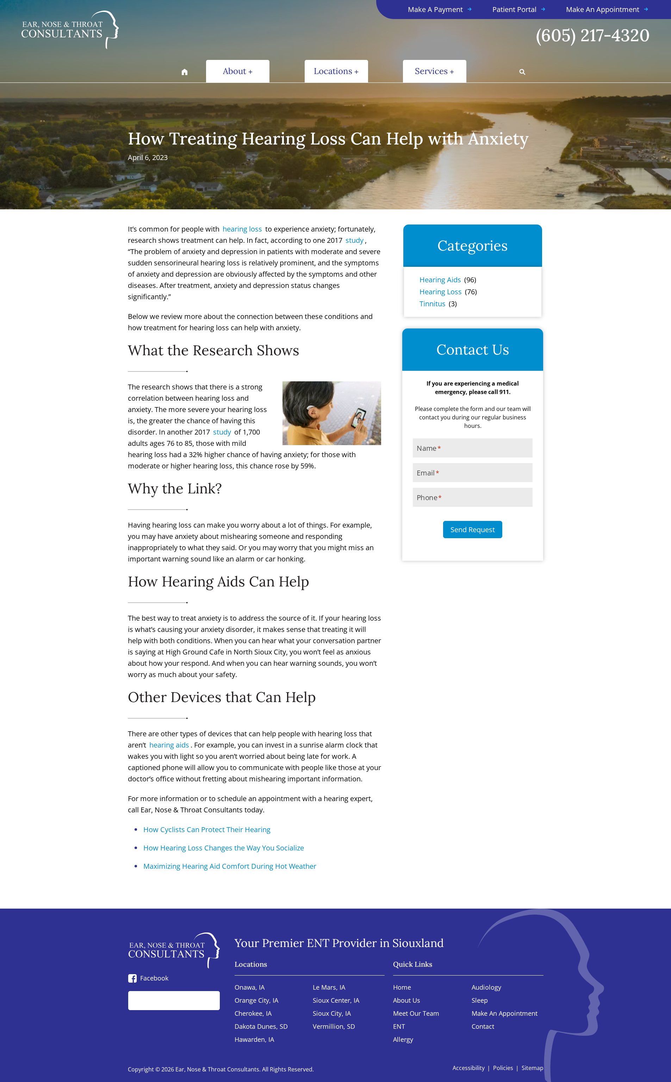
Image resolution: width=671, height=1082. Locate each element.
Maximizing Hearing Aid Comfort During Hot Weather (229, 866)
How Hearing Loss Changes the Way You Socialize (223, 848)
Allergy (403, 1040)
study (355, 240)
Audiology (486, 987)
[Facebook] (132, 978)
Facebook (154, 978)
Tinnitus (433, 303)
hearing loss (242, 229)
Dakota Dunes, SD (261, 1027)
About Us (406, 1000)
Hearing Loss (441, 291)
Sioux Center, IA (336, 1000)
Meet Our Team (416, 1014)
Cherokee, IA (253, 1014)
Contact (483, 1027)
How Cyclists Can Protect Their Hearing (207, 829)
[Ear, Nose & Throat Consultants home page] (111, 30)
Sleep (480, 1000)
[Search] (206, 1000)
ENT (399, 1027)
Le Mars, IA (329, 987)
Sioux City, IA (332, 1014)
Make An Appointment (505, 1014)
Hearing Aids (440, 279)
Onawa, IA (250, 987)
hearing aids (169, 745)
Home (402, 987)
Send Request (473, 529)
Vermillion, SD (334, 1027)
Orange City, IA (256, 1000)
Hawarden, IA (254, 1040)
